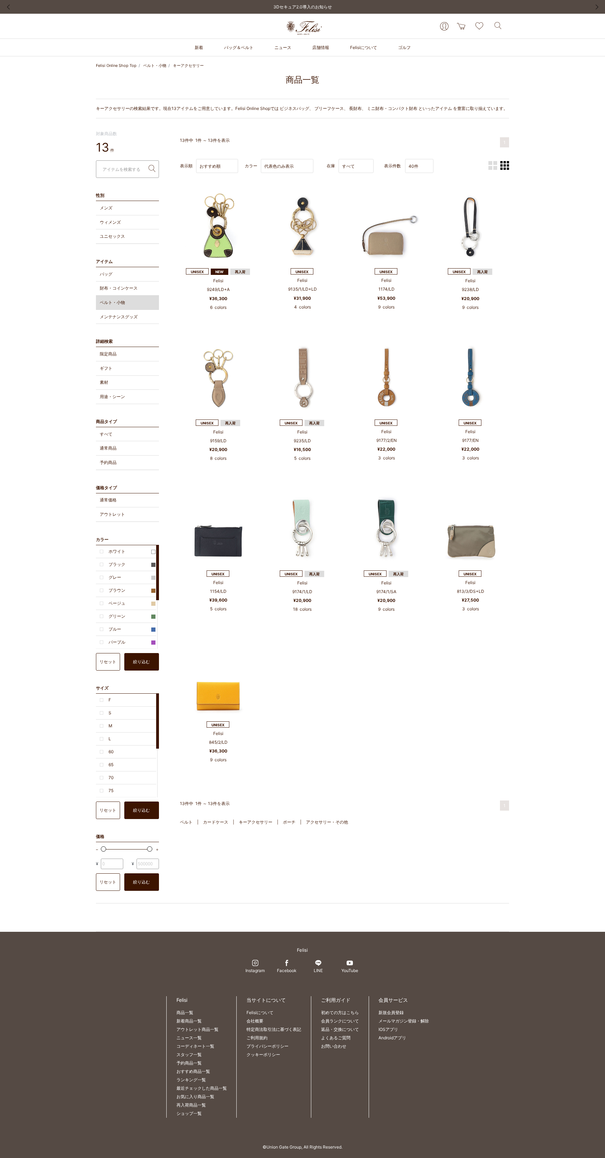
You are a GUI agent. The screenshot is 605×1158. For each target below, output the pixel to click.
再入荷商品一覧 (191, 1105)
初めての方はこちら (340, 1012)
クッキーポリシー (263, 1054)
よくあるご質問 (335, 1037)
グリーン (117, 616)
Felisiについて (259, 1012)
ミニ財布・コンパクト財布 (392, 108)
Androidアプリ (392, 1037)
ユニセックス (112, 236)
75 (111, 790)
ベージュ (117, 603)
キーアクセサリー (188, 65)
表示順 (186, 165)
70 (111, 777)
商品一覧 (184, 1012)
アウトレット (112, 514)
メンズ (106, 207)
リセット (107, 661)
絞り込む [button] (141, 661)
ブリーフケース (329, 108)
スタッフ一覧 (189, 1054)
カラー (251, 165)
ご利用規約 (256, 1037)
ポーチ (289, 822)
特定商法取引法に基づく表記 (273, 1029)
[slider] (103, 849)
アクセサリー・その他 (327, 822)
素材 (104, 382)
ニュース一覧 (189, 1037)
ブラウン (117, 590)
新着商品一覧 (189, 1021)
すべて (106, 434)
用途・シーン (112, 396)
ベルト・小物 (154, 65)
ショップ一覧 (189, 1113)
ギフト (106, 368)
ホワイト (117, 551)
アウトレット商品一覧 (197, 1029)
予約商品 (108, 462)
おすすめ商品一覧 (193, 1071)
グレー (115, 577)
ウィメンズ (110, 222)
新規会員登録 (391, 1012)
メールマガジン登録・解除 (403, 1021)
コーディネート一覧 (195, 1046)
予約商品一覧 (189, 1063)
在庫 (331, 165)
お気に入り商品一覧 (195, 1096)
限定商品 (108, 353)
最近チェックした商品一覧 (201, 1088)
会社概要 (254, 1021)
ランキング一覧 (191, 1079)
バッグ (106, 274)
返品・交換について (340, 1029)
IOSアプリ (388, 1029)
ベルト (186, 822)
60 (111, 751)
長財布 (355, 108)
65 (111, 764)
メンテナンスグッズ (119, 316)
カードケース (215, 822)
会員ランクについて (340, 1021)
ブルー (115, 629)
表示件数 (392, 165)
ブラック (117, 564)
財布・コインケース (119, 288)
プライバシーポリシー (267, 1046)
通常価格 (108, 499)
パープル (117, 642)
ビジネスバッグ (294, 108)
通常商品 (108, 448)
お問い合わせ (333, 1046)
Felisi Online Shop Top (116, 65)
